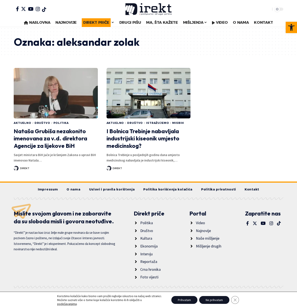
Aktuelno (22, 123)
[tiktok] (44, 9)
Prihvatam (184, 300)
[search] (268, 9)
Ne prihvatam (214, 300)
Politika (61, 123)
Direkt (24, 168)
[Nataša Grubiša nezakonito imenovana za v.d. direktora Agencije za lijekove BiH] (56, 93)
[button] (291, 27)
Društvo (42, 123)
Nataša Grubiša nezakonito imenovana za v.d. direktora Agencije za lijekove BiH (50, 139)
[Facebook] (17, 9)
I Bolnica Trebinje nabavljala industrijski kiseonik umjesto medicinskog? (143, 139)
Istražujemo (157, 123)
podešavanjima (67, 304)
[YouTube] (31, 9)
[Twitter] (23, 9)
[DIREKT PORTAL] (148, 9)
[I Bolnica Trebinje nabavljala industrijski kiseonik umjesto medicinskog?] (149, 93)
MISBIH (178, 123)
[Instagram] (38, 9)
